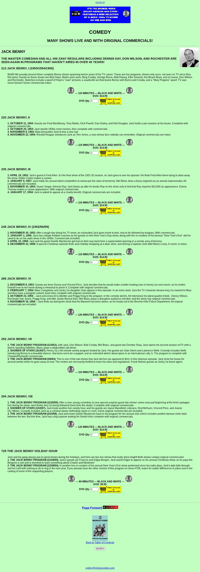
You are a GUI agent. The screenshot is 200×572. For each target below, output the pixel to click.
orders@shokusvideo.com (100, 568)
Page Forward (92, 507)
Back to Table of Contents (100, 542)
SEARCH (100, 2)
